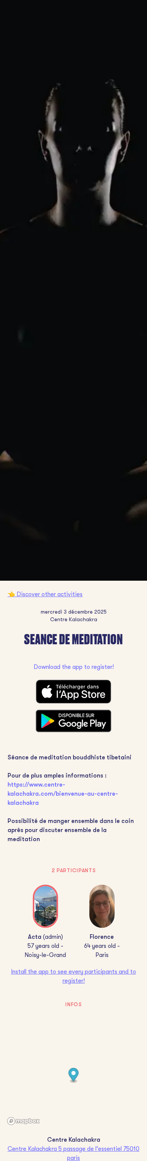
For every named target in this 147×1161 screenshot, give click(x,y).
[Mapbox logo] (23, 1121)
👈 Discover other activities (45, 594)
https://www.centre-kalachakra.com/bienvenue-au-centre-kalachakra (63, 793)
